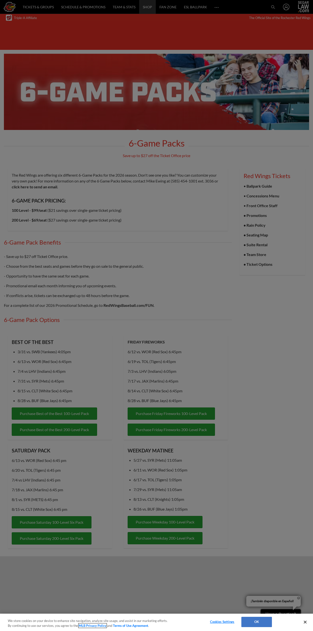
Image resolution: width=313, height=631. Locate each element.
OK (256, 622)
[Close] (305, 622)
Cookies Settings (222, 622)
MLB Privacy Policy (92, 626)
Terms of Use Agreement (130, 626)
